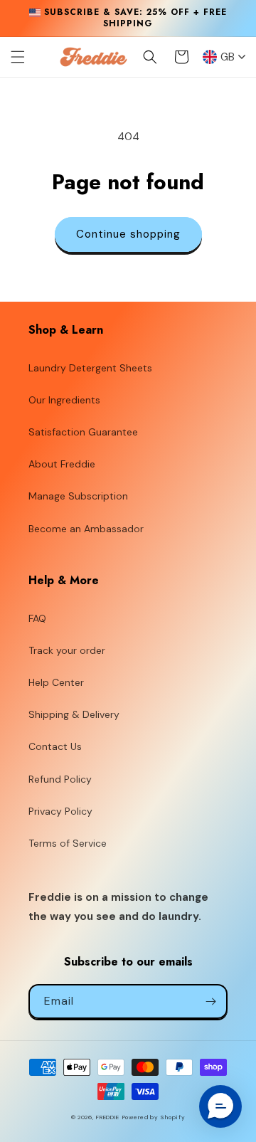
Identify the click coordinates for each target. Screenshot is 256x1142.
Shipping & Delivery (73, 714)
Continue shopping (128, 234)
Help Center (56, 682)
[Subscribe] (210, 1001)
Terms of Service (67, 843)
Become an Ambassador (86, 528)
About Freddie (61, 464)
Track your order (66, 650)
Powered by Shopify (154, 1117)
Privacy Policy (60, 811)
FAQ (37, 618)
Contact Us (55, 746)
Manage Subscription (78, 496)
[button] (17, 57)
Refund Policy (60, 779)
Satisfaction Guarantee (83, 431)
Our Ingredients (64, 399)
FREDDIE (107, 1117)
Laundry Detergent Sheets (90, 367)
